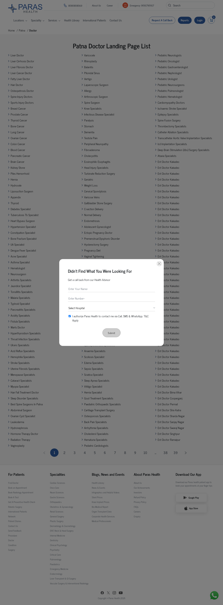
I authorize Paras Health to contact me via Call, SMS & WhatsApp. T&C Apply (110, 318)
